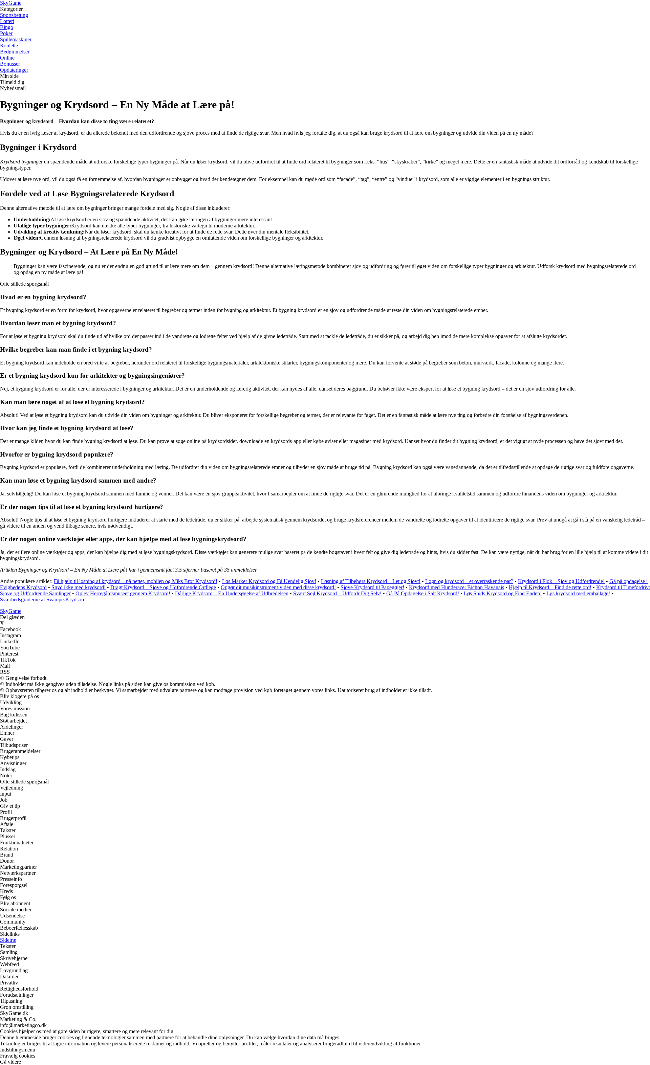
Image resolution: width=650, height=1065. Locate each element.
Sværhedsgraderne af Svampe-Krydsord (43, 599)
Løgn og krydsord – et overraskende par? (469, 581)
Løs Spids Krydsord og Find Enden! (503, 593)
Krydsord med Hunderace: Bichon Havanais (456, 587)
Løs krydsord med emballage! (578, 593)
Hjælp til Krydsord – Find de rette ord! (550, 587)
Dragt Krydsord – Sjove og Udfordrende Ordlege (163, 587)
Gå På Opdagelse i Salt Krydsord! (422, 593)
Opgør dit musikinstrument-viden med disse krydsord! (278, 587)
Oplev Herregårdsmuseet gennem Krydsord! (122, 593)
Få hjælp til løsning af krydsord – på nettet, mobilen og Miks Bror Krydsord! (135, 581)
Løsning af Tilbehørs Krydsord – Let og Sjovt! (370, 581)
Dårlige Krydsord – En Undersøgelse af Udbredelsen (231, 593)
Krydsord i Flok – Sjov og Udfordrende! (561, 581)
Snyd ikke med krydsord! (78, 587)
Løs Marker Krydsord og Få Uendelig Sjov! (269, 581)
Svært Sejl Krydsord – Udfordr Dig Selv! (337, 593)
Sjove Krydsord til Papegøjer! (372, 587)
